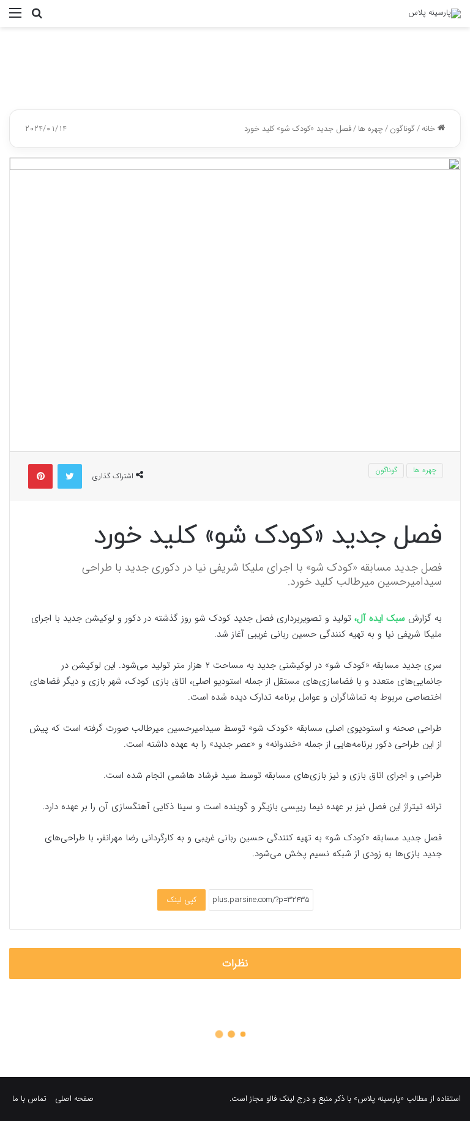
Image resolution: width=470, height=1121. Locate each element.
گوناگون (402, 128)
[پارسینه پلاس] (434, 13)
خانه (430, 128)
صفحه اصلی (74, 1098)
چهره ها (370, 128)
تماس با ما (29, 1098)
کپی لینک (181, 899)
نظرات (235, 963)
